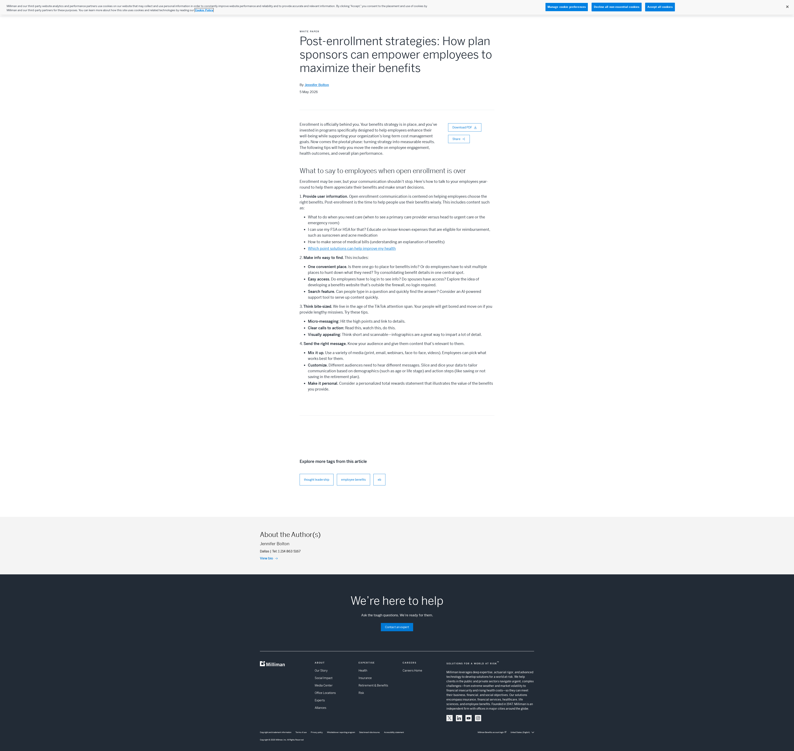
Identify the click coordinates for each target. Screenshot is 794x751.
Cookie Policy (204, 10)
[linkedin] (459, 718)
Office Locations (325, 693)
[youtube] (468, 718)
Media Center (324, 685)
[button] (449, 718)
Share (456, 139)
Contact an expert (397, 627)
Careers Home (412, 670)
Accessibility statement (394, 732)
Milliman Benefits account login (491, 732)
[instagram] (478, 718)
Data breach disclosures (369, 732)
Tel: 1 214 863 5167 (286, 551)
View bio (266, 558)
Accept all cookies (659, 7)
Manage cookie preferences (567, 7)
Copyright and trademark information (275, 732)
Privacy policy (317, 732)
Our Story (321, 670)
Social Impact (323, 678)
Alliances (320, 708)
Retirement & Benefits (373, 685)
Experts (320, 700)
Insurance (365, 678)
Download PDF (462, 127)
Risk (361, 693)
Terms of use (301, 732)
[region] (397, 7)
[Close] (787, 6)
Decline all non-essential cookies (616, 7)
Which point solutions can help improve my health (352, 248)
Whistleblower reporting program (341, 732)
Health (363, 670)
